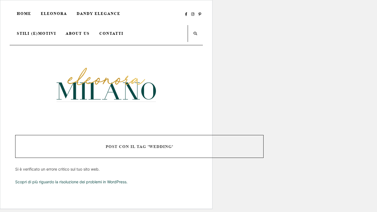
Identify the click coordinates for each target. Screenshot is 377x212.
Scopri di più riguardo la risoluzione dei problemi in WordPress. (71, 181)
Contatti (111, 33)
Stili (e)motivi (36, 33)
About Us (78, 33)
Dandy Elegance (98, 13)
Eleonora (54, 13)
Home (24, 13)
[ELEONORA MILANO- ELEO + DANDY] (106, 85)
